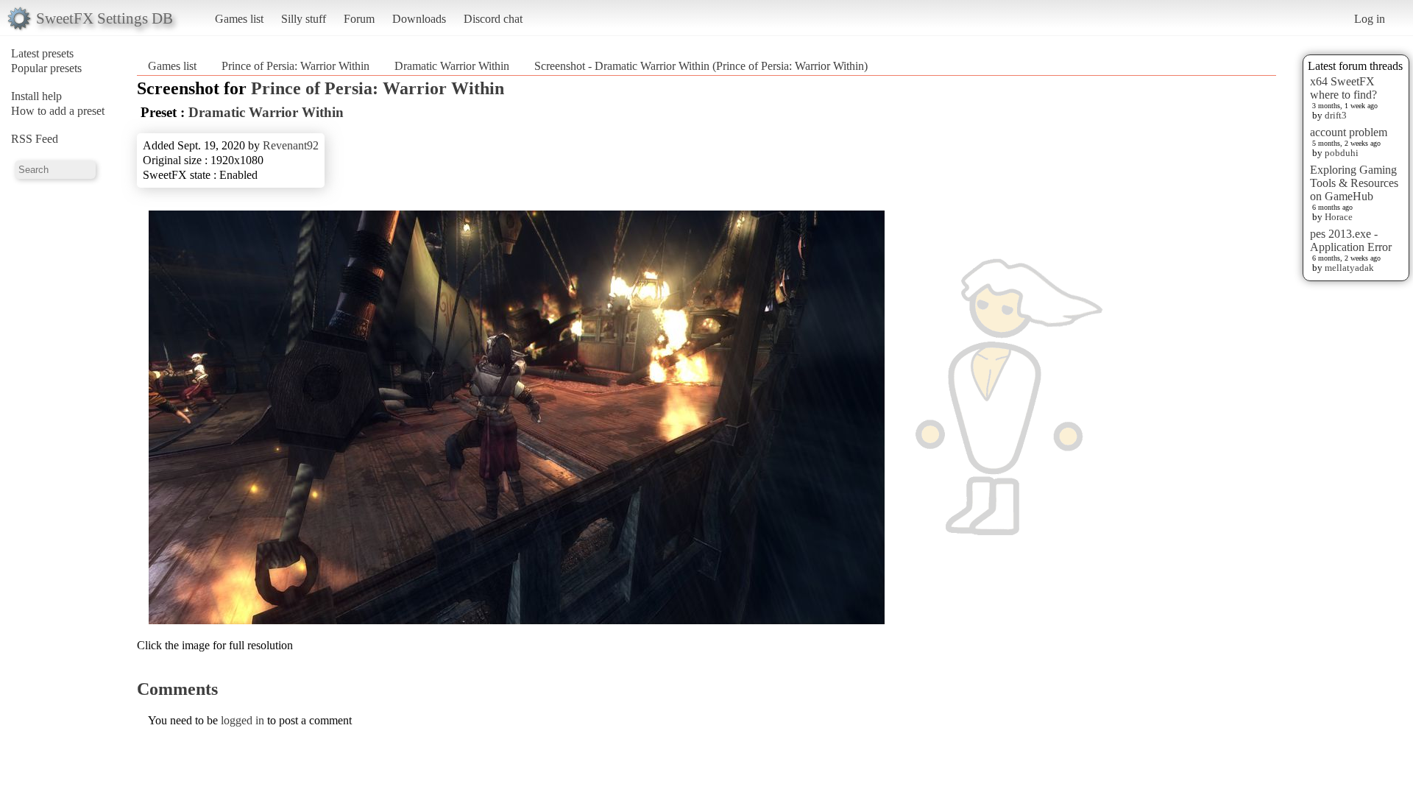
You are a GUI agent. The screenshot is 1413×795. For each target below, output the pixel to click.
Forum (359, 19)
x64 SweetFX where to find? (1343, 88)
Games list (239, 19)
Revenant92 (291, 145)
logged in (242, 720)
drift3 (1336, 115)
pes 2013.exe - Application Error (1351, 240)
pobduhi (1342, 152)
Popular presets (46, 68)
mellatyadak (1349, 267)
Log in (1369, 19)
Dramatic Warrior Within (451, 66)
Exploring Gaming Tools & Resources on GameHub (1354, 182)
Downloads (419, 19)
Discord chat (493, 19)
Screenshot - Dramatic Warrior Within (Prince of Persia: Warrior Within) (701, 66)
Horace (1339, 216)
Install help (36, 96)
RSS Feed (34, 138)
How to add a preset (58, 111)
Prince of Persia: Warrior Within (295, 66)
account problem (1348, 132)
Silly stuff (303, 19)
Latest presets (42, 53)
